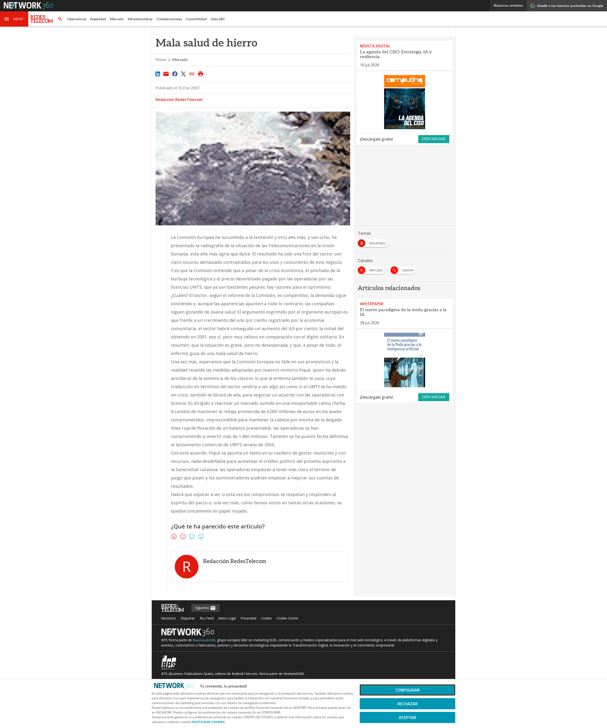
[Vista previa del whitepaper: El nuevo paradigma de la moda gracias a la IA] (404, 360)
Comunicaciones (169, 19)
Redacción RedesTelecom (179, 99)
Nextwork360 (204, 640)
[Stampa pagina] (200, 73)
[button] (14, 19)
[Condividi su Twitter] (183, 73)
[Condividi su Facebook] (175, 73)
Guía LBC (218, 19)
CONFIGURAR (407, 690)
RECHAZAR (407, 704)
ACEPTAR (407, 717)
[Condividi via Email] (166, 73)
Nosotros (168, 618)
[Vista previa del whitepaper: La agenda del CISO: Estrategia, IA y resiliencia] (404, 102)
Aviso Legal (227, 618)
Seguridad (98, 19)
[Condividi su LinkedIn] (157, 73)
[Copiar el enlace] (192, 73)
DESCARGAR (434, 139)
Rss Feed (207, 618)
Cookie (266, 618)
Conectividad (196, 19)
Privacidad (248, 618)
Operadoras (76, 19)
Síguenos (202, 607)
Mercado (117, 19)
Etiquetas (188, 618)
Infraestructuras (140, 19)
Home (161, 60)
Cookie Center (287, 618)
